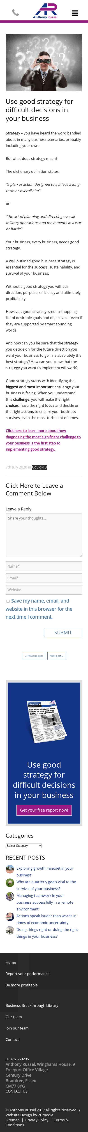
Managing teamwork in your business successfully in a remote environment (44, 902)
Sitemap (13, 1119)
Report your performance (27, 973)
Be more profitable (22, 985)
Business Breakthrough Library (32, 1005)
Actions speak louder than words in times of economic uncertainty (46, 919)
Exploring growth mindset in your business (44, 872)
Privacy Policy (36, 1119)
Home (11, 962)
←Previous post (33, 655)
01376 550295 (17, 1058)
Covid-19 (39, 467)
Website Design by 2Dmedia (29, 1114)
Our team (14, 1016)
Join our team (17, 1028)
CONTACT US (17, 1091)
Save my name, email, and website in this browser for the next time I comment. (39, 609)
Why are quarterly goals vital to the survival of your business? (46, 885)
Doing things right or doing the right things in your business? (47, 933)
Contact (12, 1039)
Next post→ (57, 655)
